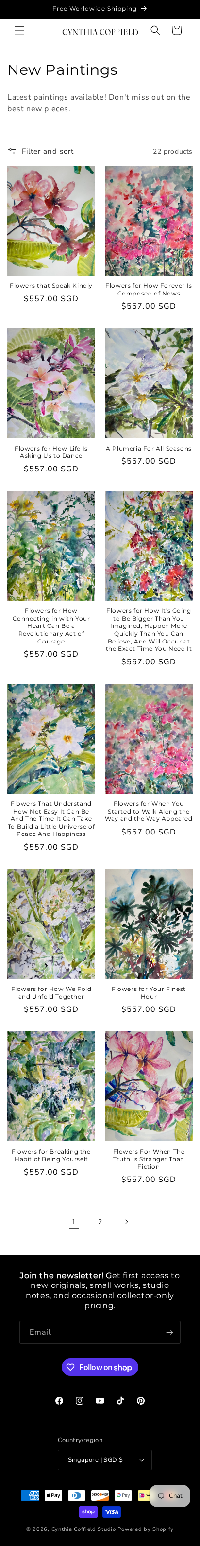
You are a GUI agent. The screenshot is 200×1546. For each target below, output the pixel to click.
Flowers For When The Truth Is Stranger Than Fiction (149, 1159)
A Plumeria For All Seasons (149, 448)
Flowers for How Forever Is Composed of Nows (148, 289)
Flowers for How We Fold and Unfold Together (51, 992)
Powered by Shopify (145, 1529)
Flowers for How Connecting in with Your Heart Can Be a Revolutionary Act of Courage (51, 625)
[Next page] (126, 1222)
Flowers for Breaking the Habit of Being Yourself (51, 1155)
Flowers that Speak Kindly (51, 285)
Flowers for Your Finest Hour (149, 992)
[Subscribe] (169, 1332)
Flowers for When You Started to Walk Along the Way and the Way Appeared (148, 811)
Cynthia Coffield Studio (83, 1529)
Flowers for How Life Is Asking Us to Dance (51, 452)
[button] (19, 30)
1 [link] (73, 1222)
